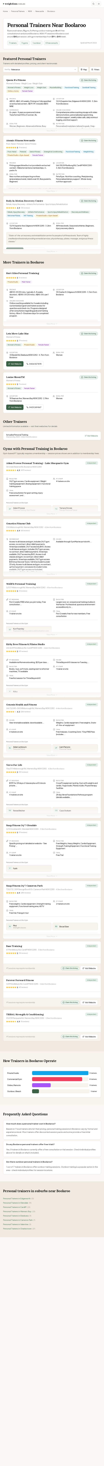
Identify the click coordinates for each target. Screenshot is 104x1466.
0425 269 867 (35, 407)
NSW (30, 11)
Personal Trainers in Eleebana (16, 1215)
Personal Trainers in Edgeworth (17, 1198)
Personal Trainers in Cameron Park (18, 1220)
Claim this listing (90, 80)
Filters (96, 69)
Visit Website (16, 364)
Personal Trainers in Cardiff (15, 1207)
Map (85, 69)
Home (5, 11)
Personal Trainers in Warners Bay (17, 1211)
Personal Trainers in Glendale (15, 1203)
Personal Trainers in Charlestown (17, 1228)
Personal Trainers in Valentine (15, 1224)
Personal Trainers (18, 11)
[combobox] (40, 69)
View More (51, 131)
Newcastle (40, 11)
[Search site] (93, 4)
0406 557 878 (35, 364)
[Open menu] (99, 4)
